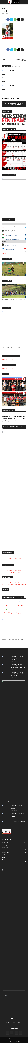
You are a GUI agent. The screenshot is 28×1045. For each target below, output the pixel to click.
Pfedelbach (13, 227)
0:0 (23, 227)
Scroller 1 (12, 70)
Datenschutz (11, 1038)
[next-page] (5, 93)
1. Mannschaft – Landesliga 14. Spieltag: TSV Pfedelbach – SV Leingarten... (18, 807)
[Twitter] (11, 19)
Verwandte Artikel (6, 66)
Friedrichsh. (7, 249)
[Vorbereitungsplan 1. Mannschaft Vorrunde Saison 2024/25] (5, 823)
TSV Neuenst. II (8, 245)
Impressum (17, 1038)
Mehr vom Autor (16, 66)
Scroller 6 (4, 59)
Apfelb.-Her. (7, 231)
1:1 (23, 234)
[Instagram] (11, 1032)
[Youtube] (20, 1033)
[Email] (18, 19)
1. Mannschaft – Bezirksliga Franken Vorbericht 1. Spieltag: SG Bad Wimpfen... (18, 674)
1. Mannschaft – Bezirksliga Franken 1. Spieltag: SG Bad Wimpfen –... (17, 658)
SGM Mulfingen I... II (15, 239)
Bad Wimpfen (7, 227)
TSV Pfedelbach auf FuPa (6, 253)
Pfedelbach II (13, 231)
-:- (25, 244)
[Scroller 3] (5, 87)
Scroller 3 (12, 85)
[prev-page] (3, 93)
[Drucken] (22, 19)
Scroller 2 (12, 78)
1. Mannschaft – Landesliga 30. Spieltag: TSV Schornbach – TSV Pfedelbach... (18, 815)
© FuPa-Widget (23, 251)
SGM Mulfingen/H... (14, 235)
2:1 (23, 238)
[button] (26, 2)
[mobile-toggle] (2, 2)
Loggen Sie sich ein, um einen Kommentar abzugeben (14, 104)
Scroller (6, 5)
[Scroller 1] (5, 72)
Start (2, 5)
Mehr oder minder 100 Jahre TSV (20, 60)
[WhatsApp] (15, 19)
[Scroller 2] (5, 79)
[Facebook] (8, 19)
